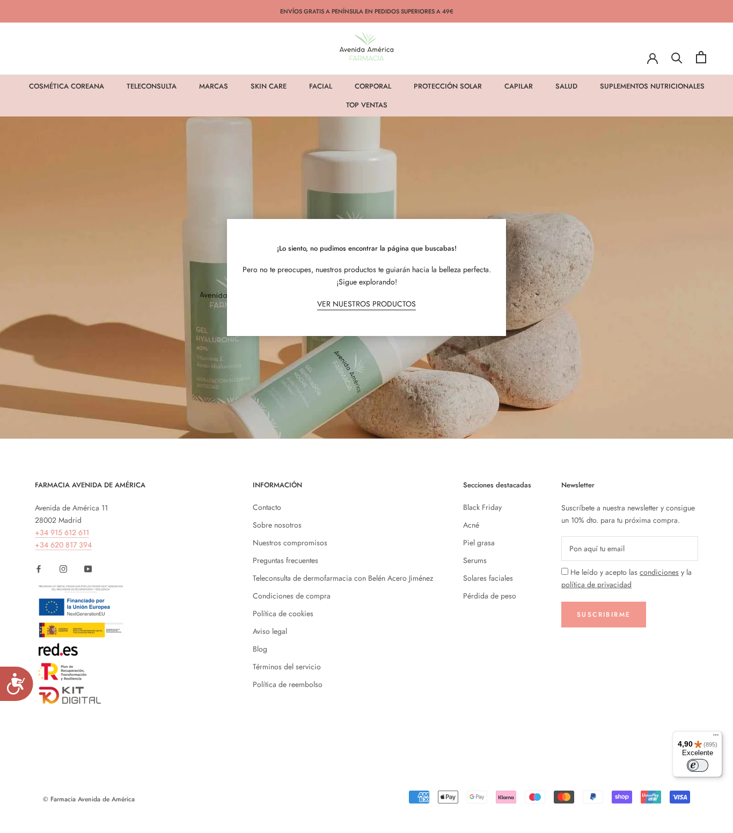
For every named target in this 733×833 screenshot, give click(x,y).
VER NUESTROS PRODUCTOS (366, 303)
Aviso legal (270, 631)
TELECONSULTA (152, 86)
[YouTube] (88, 568)
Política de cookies (283, 613)
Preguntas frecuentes (285, 560)
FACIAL (320, 86)
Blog (260, 649)
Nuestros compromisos (290, 542)
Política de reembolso (287, 684)
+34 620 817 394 (63, 544)
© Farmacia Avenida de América (89, 799)
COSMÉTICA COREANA (66, 86)
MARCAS (213, 86)
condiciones (659, 572)
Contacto (267, 507)
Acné (471, 525)
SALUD (566, 86)
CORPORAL (373, 86)
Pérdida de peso (489, 595)
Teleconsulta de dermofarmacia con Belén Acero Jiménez (343, 578)
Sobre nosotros (277, 525)
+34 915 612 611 (62, 532)
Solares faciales (488, 578)
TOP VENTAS (366, 105)
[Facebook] (38, 568)
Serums (475, 560)
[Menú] (715, 737)
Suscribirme (604, 614)
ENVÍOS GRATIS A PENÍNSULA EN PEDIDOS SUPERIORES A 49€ (366, 11)
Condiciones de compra (292, 595)
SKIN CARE (269, 86)
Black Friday (482, 507)
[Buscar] (677, 57)
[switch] (697, 765)
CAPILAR (518, 86)
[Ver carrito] (701, 57)
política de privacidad (596, 584)
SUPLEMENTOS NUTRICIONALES (652, 86)
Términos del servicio (287, 666)
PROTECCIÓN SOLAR (448, 86)
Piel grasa (479, 542)
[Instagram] (63, 568)
